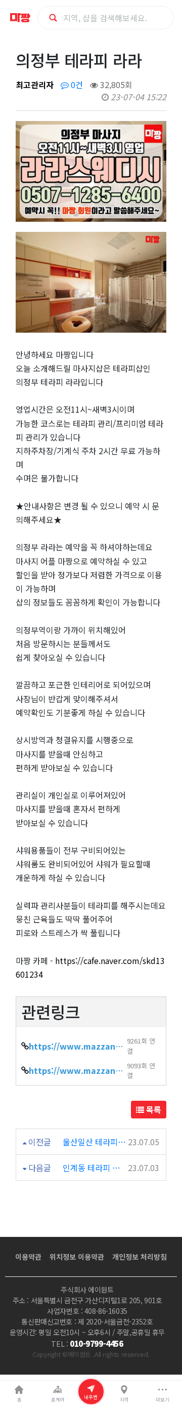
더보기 (162, 1399)
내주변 (91, 1396)
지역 (124, 1399)
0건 (76, 84)
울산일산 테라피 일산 (94, 1142)
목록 (152, 1109)
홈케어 (58, 1399)
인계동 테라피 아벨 (94, 1167)
